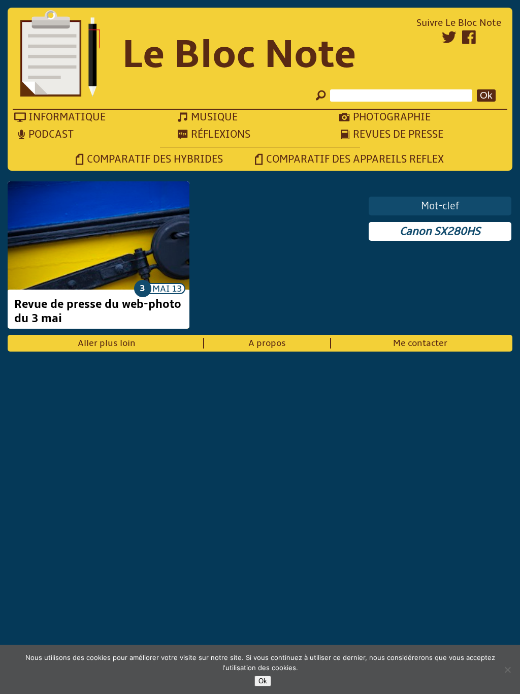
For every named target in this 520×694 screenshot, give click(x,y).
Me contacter (420, 343)
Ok (262, 681)
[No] (507, 670)
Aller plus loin (107, 343)
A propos (267, 343)
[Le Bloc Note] (60, 54)
